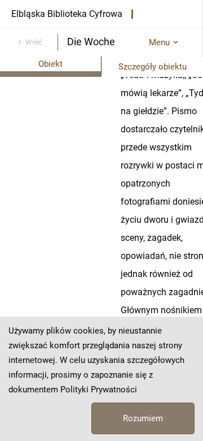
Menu (159, 42)
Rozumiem (143, 418)
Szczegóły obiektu (152, 67)
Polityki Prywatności (98, 389)
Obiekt (50, 64)
